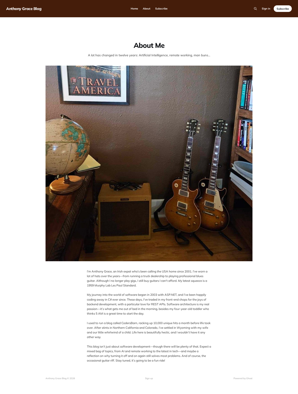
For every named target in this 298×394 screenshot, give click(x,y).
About (146, 8)
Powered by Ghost (243, 378)
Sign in (266, 8)
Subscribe (161, 8)
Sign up (149, 378)
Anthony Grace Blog (23, 9)
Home (134, 8)
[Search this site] (255, 8)
